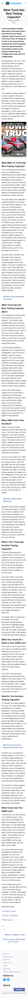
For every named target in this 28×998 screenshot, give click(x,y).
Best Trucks (8, 920)
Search (19, 989)
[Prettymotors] (14, 3)
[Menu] (2, 3)
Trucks (14, 22)
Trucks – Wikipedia (11, 915)
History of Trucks (10, 911)
